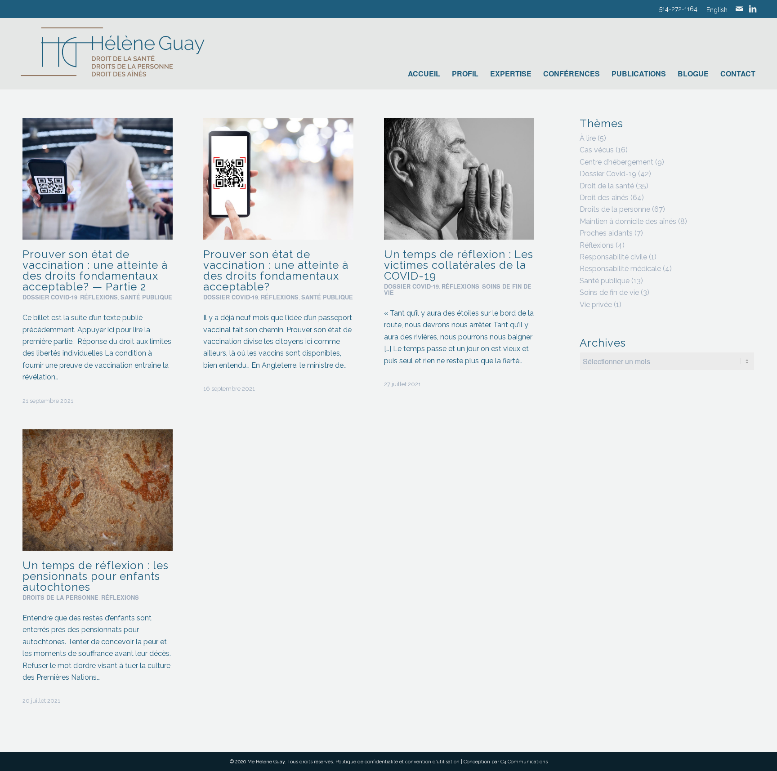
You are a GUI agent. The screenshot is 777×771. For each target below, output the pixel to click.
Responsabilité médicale (620, 268)
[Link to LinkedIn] (752, 9)
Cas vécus (597, 150)
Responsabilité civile (613, 257)
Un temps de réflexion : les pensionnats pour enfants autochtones (95, 576)
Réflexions (99, 297)
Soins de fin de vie (609, 292)
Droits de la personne (60, 597)
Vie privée (596, 304)
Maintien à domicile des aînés (628, 221)
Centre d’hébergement (616, 162)
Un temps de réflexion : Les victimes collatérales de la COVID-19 (458, 265)
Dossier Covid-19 (49, 297)
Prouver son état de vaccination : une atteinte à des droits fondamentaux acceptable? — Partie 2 (95, 270)
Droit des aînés (604, 197)
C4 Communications (524, 762)
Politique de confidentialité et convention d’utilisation (397, 762)
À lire (588, 138)
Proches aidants (606, 233)
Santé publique (146, 297)
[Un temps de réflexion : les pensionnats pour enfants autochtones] (97, 490)
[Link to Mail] (739, 9)
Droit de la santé (607, 186)
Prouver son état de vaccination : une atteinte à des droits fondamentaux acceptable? (275, 270)
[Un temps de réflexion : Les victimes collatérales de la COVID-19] (459, 179)
